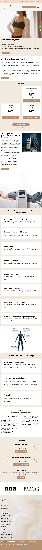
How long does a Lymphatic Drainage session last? (8, 432)
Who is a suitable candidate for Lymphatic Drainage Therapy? (30, 424)
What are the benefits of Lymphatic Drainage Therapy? (10, 429)
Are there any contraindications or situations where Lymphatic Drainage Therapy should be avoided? (10, 424)
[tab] (21, 124)
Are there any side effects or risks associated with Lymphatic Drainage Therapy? (9, 421)
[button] (10, 417)
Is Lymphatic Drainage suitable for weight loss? (31, 427)
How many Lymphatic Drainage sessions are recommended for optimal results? (30, 417)
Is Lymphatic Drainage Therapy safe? (9, 417)
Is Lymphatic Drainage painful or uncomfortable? (30, 421)
